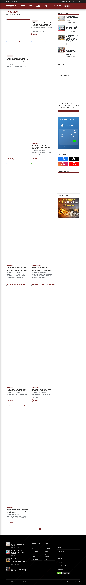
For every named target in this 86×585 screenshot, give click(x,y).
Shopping (47, 551)
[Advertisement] (68, 86)
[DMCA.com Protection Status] (68, 573)
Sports (46, 554)
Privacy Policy (61, 551)
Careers (60, 547)
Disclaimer (60, 562)
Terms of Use (70, 581)
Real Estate (46, 6)
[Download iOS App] (72, 6)
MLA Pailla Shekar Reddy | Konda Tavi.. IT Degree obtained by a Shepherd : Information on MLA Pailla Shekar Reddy (42, 25)
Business (34, 546)
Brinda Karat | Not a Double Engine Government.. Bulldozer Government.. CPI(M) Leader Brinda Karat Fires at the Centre (17, 270)
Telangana (23, 5)
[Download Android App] (75, 6)
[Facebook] (73, 1)
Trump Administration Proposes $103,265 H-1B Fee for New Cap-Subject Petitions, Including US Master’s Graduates (72, 51)
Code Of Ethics (61, 558)
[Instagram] (75, 1)
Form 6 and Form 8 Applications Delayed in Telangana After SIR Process (72, 18)
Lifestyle (47, 543)
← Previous (23, 529)
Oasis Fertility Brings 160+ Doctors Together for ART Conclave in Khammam (72, 28)
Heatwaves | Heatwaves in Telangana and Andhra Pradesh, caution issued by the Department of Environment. (42, 270)
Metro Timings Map (62, 565)
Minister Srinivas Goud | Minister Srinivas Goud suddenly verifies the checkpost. (42, 147)
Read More (35, 34)
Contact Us (60, 569)
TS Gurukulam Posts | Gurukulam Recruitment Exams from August (16, 389)
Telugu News (12, 14)
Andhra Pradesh (38, 6)
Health (33, 556)
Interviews (34, 562)
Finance (53, 5)
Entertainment (35, 551)
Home (16, 6)
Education (34, 548)
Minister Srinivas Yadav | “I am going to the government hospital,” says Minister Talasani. (17, 511)
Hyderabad (31, 5)
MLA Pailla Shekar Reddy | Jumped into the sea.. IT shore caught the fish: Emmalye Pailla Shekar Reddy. (17, 59)
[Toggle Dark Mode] (80, 6)
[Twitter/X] (77, 1)
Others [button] (59, 5)
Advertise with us (62, 544)
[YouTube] (79, 1)
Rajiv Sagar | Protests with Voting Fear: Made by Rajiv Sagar (41, 389)
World (46, 562)
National (47, 546)
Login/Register (66, 1)
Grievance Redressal (63, 555)
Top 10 (46, 559)
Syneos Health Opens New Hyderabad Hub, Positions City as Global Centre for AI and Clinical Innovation (72, 39)
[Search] (77, 6)
